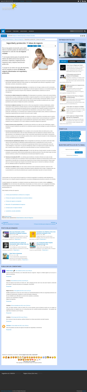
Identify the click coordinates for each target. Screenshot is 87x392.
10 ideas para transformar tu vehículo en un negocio (18, 194)
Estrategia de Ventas (65, 136)
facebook (81, 1)
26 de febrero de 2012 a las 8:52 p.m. (19, 280)
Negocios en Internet (65, 140)
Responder (8, 276)
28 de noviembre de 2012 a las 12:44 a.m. (21, 305)
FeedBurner (75, 155)
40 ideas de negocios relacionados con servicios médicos (19, 198)
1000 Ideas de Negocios (6, 391)
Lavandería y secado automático (13, 211)
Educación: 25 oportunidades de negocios (15, 204)
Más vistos (63, 61)
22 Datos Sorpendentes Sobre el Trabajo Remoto (71, 42)
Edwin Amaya (8, 216)
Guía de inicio (29, 1)
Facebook (31, 31)
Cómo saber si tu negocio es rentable (75, 106)
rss (83, 1)
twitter (78, 1)
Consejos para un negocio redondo (14, 207)
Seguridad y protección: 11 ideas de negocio (24, 43)
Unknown (8, 325)
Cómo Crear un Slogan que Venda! (74, 65)
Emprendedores (20, 217)
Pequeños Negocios (75, 140)
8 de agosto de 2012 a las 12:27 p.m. (22, 290)
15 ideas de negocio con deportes (13, 201)
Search (84, 31)
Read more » (18, 239)
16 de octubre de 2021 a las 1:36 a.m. (20, 325)
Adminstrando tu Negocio (66, 132)
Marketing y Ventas (64, 138)
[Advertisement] (54, 16)
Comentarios (72, 61)
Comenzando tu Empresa (66, 134)
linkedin (85, 1)
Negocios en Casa (74, 138)
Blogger (84, 391)
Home (3, 31)
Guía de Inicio (23, 31)
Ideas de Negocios (28, 217)
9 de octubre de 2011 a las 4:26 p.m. (23, 270)
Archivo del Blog (81, 61)
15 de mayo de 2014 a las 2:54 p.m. (19, 317)
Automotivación (76, 132)
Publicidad (22, 1)
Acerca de (16, 1)
